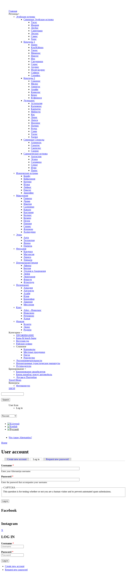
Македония (22, 195)
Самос (34, 36)
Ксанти (27, 324)
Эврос (27, 327)
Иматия (28, 204)
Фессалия (21, 248)
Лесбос (34, 28)
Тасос (34, 22)
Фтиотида (29, 282)
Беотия (27, 268)
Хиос (34, 39)
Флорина (28, 229)
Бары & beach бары (26, 338)
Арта (26, 237)
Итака (27, 184)
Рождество (29, 357)
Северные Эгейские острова (39, 19)
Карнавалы (29, 349)
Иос (33, 58)
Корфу (27, 176)
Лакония (28, 301)
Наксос (35, 56)
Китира (27, 181)
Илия (26, 296)
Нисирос (35, 123)
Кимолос (35, 92)
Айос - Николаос (32, 310)
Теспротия (29, 240)
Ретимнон (29, 315)
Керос (34, 95)
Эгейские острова (25, 16)
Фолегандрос (38, 69)
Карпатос (36, 109)
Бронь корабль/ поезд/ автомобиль (34, 374)
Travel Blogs (15, 380)
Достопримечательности (29, 360)
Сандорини (37, 61)
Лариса (27, 257)
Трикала (28, 260)
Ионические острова (27, 173)
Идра (33, 167)
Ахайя (27, 293)
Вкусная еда (22, 341)
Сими (34, 131)
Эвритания (29, 276)
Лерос (34, 117)
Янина (27, 243)
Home (4, 442)
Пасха (27, 355)
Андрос (35, 67)
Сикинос (35, 81)
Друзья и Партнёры (26, 377)
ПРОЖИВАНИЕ (25, 335)
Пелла (27, 220)
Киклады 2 (29, 78)
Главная (13, 11)
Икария (35, 25)
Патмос (35, 125)
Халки (34, 137)
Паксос (27, 190)
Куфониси (36, 97)
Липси (34, 120)
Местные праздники (34, 352)
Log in (37, 459)
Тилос (34, 134)
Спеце (34, 165)
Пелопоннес (22, 285)
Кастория (28, 212)
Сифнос (35, 72)
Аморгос (35, 86)
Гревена (28, 198)
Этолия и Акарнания (35, 271)
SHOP (12, 388)
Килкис (28, 215)
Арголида (29, 290)
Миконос (36, 53)
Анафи (34, 89)
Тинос (34, 50)
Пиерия (28, 223)
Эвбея (27, 274)
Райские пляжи (24, 343)
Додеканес (29, 100)
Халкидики (30, 232)
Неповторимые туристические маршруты (38, 363)
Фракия (20, 321)
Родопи (27, 329)
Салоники (29, 206)
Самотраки (37, 30)
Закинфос (29, 192)
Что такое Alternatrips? (20, 437)
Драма (27, 201)
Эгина (34, 159)
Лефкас (27, 187)
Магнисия (29, 254)
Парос (34, 44)
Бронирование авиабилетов (30, 371)
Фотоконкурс (23, 385)
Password (7, 476)
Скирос (35, 151)
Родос (34, 128)
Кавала (27, 209)
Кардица (28, 251)
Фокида (28, 279)
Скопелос (36, 148)
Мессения (29, 304)
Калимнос (36, 106)
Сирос (34, 64)
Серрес (27, 226)
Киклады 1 (29, 42)
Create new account (16, 459)
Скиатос (35, 145)
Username (7, 465)
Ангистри (36, 156)
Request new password (57, 459)
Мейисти (36, 111)
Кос (33, 114)
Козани (27, 218)
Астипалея (36, 103)
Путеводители (23, 366)
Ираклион (29, 313)
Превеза (28, 246)
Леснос (35, 33)
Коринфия (29, 299)
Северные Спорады (34, 139)
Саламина (36, 162)
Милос (34, 83)
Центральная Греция (27, 262)
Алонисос (36, 142)
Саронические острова (36, 153)
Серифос (35, 75)
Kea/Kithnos (37, 47)
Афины (27, 265)
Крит (19, 307)
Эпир (19, 234)
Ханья (27, 318)
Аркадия (28, 287)
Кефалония (29, 178)
